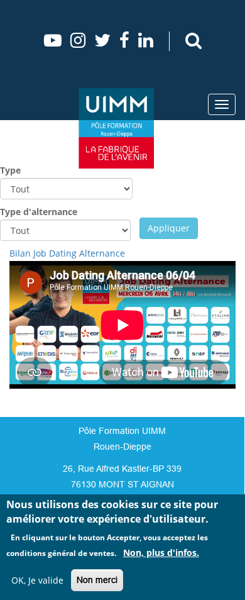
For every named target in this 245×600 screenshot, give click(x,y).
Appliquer (169, 228)
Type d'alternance (38, 212)
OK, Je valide (37, 580)
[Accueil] (116, 128)
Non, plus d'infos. (161, 552)
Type (10, 170)
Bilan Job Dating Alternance (67, 253)
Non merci (97, 580)
